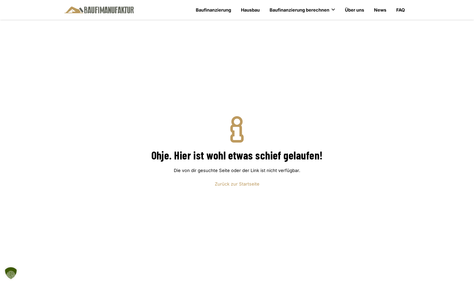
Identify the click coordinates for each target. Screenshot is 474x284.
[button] (11, 273)
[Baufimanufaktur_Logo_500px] (99, 10)
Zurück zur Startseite (237, 184)
